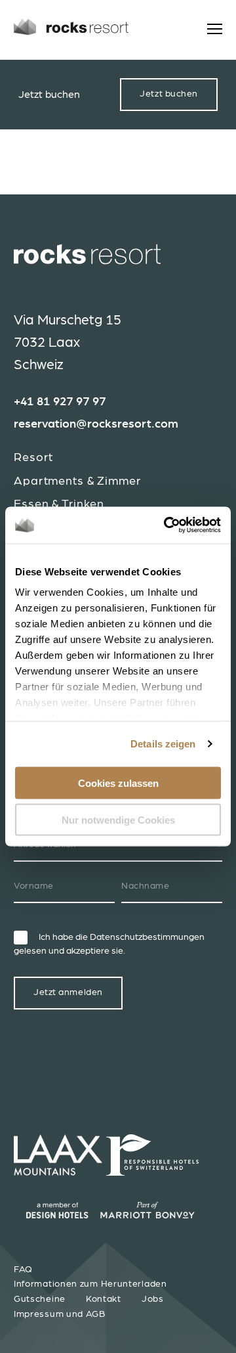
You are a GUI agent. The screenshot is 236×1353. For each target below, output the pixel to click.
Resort (33, 457)
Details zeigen (162, 743)
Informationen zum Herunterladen (90, 1284)
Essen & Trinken (59, 504)
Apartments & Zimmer (77, 481)
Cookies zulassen (118, 782)
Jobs (153, 1299)
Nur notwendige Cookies (118, 820)
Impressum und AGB (60, 1314)
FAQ (23, 1269)
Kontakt (103, 1299)
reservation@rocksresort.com (96, 424)
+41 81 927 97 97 (60, 402)
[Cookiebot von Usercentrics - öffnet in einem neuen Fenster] (166, 525)
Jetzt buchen (169, 94)
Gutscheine (40, 1299)
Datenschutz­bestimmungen (147, 937)
